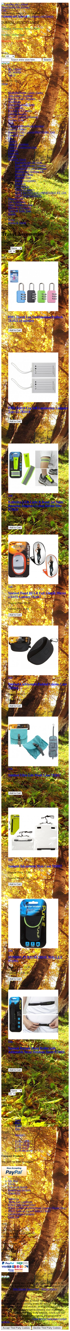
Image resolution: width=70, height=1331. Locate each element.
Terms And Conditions (20, 1201)
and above (24, 1150)
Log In (11, 75)
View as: (6, 257)
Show (4, 251)
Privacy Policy (49, 1289)
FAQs (11, 1183)
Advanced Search (17, 1187)
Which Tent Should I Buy (22, 1204)
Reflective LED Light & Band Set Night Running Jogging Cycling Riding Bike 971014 (35, 505)
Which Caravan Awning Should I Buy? (29, 1210)
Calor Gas (13, 1217)
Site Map (13, 1180)
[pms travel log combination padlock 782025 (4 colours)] (33, 310)
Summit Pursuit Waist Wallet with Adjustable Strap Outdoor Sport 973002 (36, 1050)
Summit (19, 1135)
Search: (5, 53)
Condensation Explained (21, 1213)
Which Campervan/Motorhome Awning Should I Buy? (37, 1207)
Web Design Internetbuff (26, 1289)
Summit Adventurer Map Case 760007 (35, 866)
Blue (17, 1122)
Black (18, 1119)
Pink (17, 1129)
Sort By (5, 248)
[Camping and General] (14, 4)
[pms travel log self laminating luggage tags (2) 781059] (33, 401)
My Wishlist (14, 72)
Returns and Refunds (19, 1190)
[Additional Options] (14, 1175)
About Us (13, 1198)
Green (18, 1126)
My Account (15, 69)
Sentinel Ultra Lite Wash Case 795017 (34, 775)
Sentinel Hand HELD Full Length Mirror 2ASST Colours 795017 (37, 594)
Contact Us (14, 1193)
